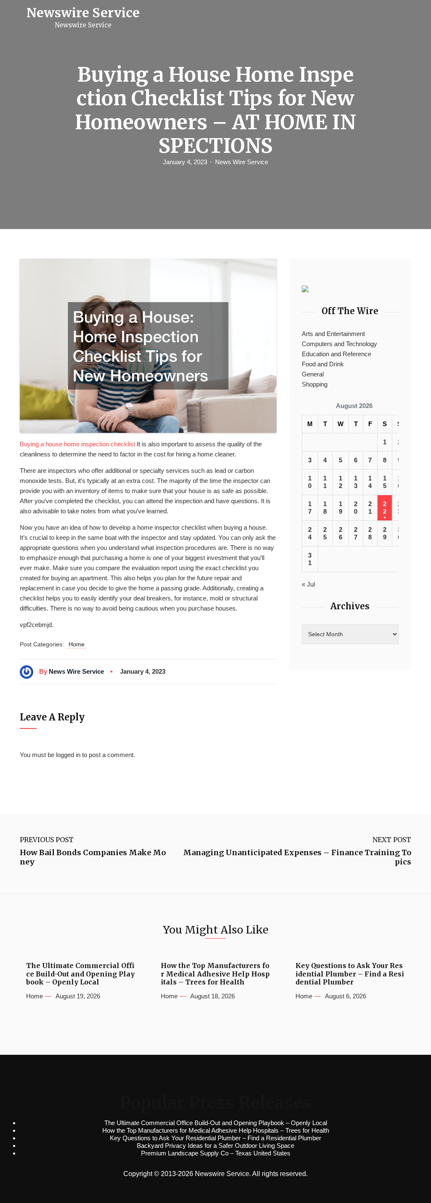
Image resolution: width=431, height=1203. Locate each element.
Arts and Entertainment (333, 333)
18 (325, 507)
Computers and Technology (339, 343)
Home (77, 644)
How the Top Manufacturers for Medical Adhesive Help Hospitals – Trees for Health (215, 974)
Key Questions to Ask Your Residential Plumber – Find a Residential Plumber (349, 974)
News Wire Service (241, 161)
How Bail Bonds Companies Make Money (93, 857)
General (313, 374)
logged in (68, 754)
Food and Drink (323, 364)
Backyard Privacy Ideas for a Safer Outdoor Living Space (215, 1145)
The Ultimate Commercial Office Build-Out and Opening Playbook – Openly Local (80, 974)
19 (340, 507)
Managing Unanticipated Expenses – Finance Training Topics (297, 857)
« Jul (308, 584)
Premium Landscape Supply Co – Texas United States (215, 1153)
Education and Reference (336, 353)
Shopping (314, 384)
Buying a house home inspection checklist (77, 444)
